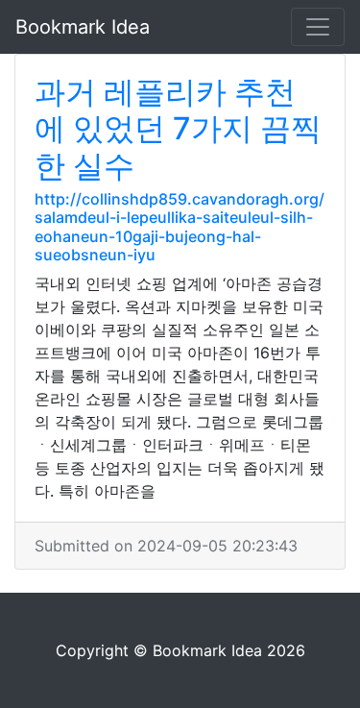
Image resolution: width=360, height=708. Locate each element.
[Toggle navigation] (318, 27)
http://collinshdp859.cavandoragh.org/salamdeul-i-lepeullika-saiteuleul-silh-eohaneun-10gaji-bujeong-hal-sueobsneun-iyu (179, 226)
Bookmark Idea (82, 26)
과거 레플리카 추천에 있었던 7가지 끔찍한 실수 (178, 128)
